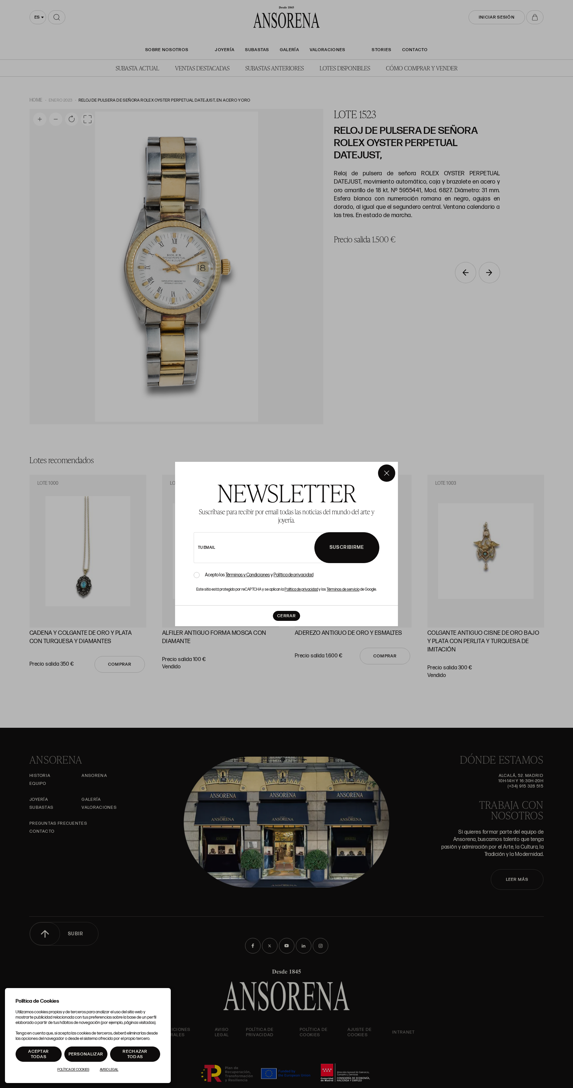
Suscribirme (347, 547)
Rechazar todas (135, 1054)
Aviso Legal (109, 1070)
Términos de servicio (343, 589)
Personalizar (86, 1054)
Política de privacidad (293, 575)
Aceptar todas (38, 1054)
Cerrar (286, 616)
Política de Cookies (73, 1070)
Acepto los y (259, 575)
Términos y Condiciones (247, 575)
